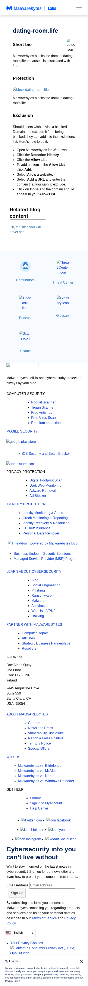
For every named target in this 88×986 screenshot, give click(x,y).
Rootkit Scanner (43, 402)
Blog (34, 580)
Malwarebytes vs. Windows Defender (46, 781)
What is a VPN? (43, 611)
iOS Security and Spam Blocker (46, 453)
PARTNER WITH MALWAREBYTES (34, 624)
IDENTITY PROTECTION (26, 504)
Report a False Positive (45, 738)
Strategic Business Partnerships (46, 643)
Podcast (25, 318)
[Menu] (79, 9)
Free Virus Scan (43, 417)
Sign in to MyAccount (46, 803)
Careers (34, 723)
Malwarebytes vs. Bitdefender (40, 765)
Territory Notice (39, 743)
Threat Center (62, 282)
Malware (37, 600)
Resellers (29, 648)
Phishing (38, 590)
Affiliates (28, 638)
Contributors (25, 280)
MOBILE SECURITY (22, 431)
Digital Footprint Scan (45, 480)
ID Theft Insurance (36, 528)
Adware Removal (42, 490)
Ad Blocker (37, 495)
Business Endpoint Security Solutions (42, 553)
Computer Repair (35, 633)
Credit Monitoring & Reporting (45, 518)
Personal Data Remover (41, 533)
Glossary (63, 315)
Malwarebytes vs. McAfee (37, 771)
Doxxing (37, 616)
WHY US (13, 757)
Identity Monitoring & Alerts (43, 513)
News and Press (40, 728)
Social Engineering (45, 585)
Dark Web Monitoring (45, 485)
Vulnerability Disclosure (46, 733)
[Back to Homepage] (31, 10)
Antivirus (38, 606)
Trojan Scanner (42, 407)
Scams (25, 351)
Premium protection (46, 423)
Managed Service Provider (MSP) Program (46, 559)
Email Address (17, 885)
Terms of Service (44, 918)
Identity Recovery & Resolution (46, 523)
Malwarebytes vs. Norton (36, 776)
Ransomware (41, 595)
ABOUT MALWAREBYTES (27, 714)
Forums (35, 798)
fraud (17, 66)
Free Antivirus (41, 412)
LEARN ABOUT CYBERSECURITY (34, 571)
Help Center (39, 808)
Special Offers (38, 748)
